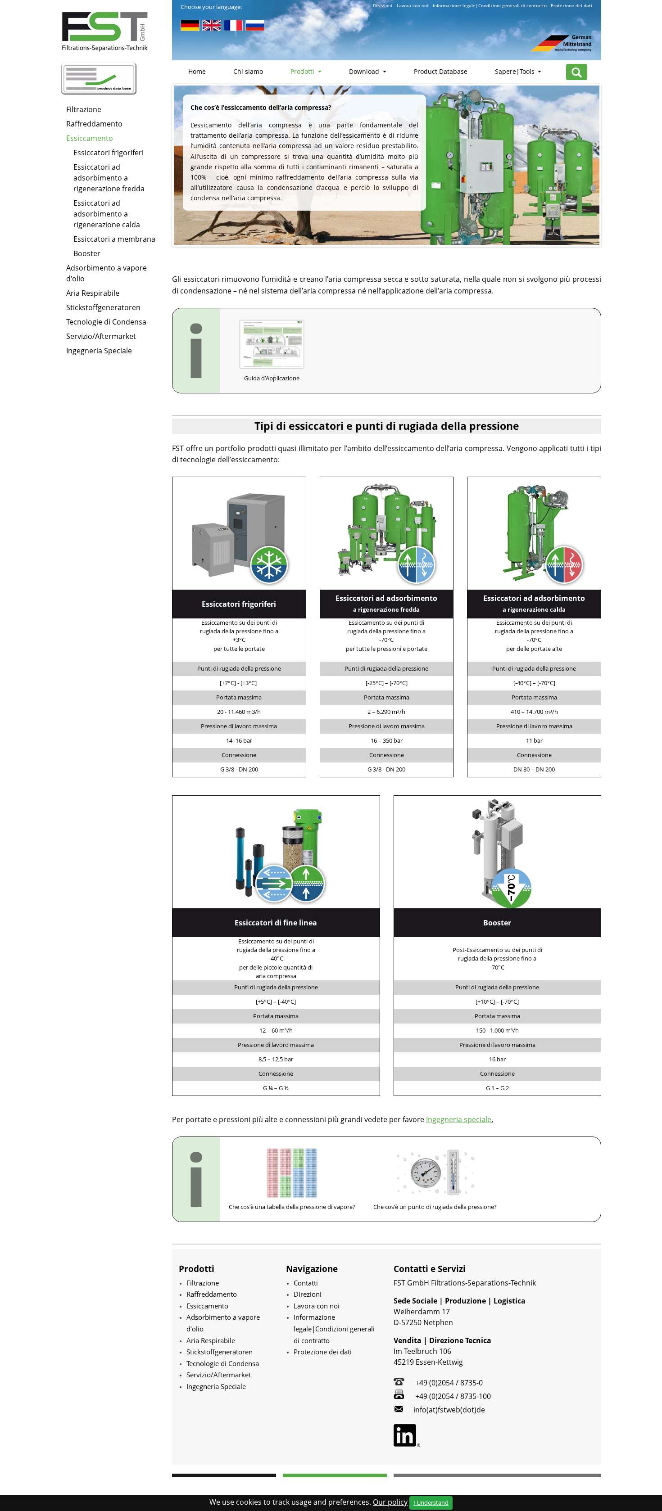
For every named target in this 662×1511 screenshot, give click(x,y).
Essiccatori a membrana (114, 239)
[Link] (239, 532)
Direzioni (382, 6)
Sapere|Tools (515, 71)
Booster (86, 253)
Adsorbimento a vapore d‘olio (106, 273)
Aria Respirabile (92, 293)
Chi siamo (248, 71)
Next (613, 165)
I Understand (431, 1502)
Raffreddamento (94, 124)
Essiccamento (89, 138)
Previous (160, 165)
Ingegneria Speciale (99, 351)
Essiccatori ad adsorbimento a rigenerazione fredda (109, 178)
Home (197, 71)
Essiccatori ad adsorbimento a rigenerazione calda (106, 214)
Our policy (390, 1502)
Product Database (440, 71)
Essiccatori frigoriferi (108, 153)
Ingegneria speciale (458, 1119)
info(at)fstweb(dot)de (449, 1410)
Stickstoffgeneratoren (103, 307)
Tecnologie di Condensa (106, 322)
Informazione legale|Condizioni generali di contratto (490, 6)
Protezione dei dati (571, 6)
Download (365, 71)
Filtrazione (83, 109)
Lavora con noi (412, 6)
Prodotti (303, 71)
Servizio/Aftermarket (101, 336)
